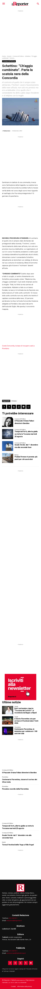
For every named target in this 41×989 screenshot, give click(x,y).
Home (4, 56)
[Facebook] (4, 407)
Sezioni (9, 56)
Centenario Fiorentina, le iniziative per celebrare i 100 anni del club (25, 731)
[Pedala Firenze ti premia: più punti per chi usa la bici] (7, 458)
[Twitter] (9, 407)
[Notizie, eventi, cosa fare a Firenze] (20, 3)
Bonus (16, 455)
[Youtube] (31, 963)
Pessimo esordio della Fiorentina (15, 789)
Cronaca (14, 401)
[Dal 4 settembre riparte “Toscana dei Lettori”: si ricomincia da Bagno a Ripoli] (7, 710)
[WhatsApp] (19, 407)
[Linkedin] (14, 407)
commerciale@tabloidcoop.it (16, 953)
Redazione (6, 131)
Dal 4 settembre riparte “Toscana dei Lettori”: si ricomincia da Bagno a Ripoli (25, 710)
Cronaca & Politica (18, 56)
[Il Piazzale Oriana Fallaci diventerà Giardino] (7, 422)
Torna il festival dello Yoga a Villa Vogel (18, 845)
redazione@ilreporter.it (14, 920)
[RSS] (20, 963)
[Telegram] (23, 407)
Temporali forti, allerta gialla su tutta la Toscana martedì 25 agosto (26, 434)
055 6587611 (13, 918)
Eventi (16, 706)
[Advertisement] (20, 32)
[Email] (28, 407)
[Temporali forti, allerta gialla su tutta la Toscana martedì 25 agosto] (7, 434)
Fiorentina (18, 727)
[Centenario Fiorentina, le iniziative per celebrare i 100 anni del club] (7, 731)
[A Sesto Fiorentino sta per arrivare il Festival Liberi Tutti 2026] (7, 720)
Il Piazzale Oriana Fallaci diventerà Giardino (19, 773)
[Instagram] (15, 963)
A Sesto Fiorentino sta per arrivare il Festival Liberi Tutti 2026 (26, 721)
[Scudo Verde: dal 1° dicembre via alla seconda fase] (7, 446)
